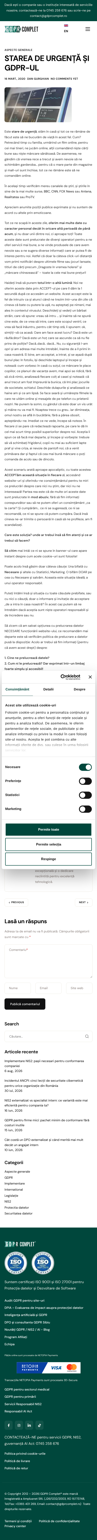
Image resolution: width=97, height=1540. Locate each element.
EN (66, 31)
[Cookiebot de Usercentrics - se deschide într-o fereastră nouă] (61, 677)
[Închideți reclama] (90, 677)
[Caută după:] (48, 1037)
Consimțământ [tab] (17, 689)
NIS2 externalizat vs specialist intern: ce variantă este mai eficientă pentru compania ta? (46, 1103)
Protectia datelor (17, 1208)
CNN (54, 192)
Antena (86, 192)
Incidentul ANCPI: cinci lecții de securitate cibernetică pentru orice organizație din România (44, 1083)
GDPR (9, 1178)
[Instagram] (19, 1425)
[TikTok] (39, 1425)
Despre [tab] (79, 689)
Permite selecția (48, 844)
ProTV (30, 197)
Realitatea (12, 197)
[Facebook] (9, 1425)
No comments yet (64, 79)
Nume (13, 988)
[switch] (85, 781)
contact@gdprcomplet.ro (48, 16)
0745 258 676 (56, 11)
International (14, 1190)
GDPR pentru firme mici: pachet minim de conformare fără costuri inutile (47, 1122)
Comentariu (18, 950)
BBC (47, 192)
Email (44, 988)
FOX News (66, 192)
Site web (77, 988)
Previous (17, 902)
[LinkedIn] (29, 1425)
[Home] (21, 29)
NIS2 (8, 1202)
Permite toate (48, 829)
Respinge (48, 859)
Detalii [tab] (48, 689)
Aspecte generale (18, 50)
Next (82, 902)
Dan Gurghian (38, 79)
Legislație (11, 1196)
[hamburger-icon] (87, 29)
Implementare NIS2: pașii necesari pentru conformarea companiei (44, 1063)
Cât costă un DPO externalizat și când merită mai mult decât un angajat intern (44, 1142)
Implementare (15, 1184)
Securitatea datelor (18, 1214)
